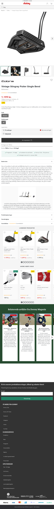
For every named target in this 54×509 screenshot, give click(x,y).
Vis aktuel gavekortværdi (8, 456)
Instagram (5, 420)
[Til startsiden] (26, 3)
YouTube (5, 428)
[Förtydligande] (17, 99)
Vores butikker (6, 448)
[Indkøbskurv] (51, 3)
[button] (23, 261)
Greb (2, 112)
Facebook (5, 416)
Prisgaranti (5, 443)
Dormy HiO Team (7, 411)
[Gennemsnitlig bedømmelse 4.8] (7, 255)
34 (3, 122)
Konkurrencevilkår (7, 475)
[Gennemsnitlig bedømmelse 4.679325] (23, 295)
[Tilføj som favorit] (51, 80)
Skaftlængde (4, 119)
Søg (4, 7)
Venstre (5, 115)
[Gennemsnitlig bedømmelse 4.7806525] (40, 295)
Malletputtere (4, 89)
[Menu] (2, 3)
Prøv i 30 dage (6, 467)
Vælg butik (8, 134)
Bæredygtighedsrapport (8, 488)
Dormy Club (6, 407)
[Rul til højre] (52, 38)
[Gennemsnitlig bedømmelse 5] (40, 255)
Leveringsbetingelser (8, 484)
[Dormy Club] (47, 3)
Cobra (8, 10)
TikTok (4, 424)
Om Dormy (5, 471)
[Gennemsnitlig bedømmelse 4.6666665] (4, 92)
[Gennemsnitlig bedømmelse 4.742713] (7, 295)
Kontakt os (5, 435)
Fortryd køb (6, 460)
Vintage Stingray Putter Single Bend (20, 10)
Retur (4, 439)
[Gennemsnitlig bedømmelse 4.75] (23, 255)
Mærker (3, 10)
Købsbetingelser (7, 480)
